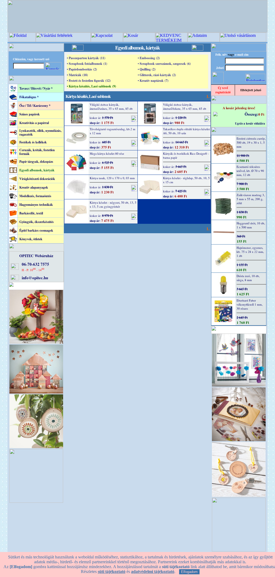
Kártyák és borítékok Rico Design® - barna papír (186, 155)
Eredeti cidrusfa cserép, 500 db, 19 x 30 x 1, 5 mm (251, 142)
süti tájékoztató (111, 571)
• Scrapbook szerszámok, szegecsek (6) (164, 63)
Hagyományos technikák (36, 204)
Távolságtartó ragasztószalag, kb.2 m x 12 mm (112, 131)
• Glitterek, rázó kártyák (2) (157, 75)
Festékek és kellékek (33, 142)
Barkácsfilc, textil (31, 213)
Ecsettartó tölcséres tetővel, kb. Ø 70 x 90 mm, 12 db (250, 171)
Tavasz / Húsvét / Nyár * (36, 88)
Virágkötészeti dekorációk (37, 178)
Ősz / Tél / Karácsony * (34, 105)
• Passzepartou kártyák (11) (86, 58)
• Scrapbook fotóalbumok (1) (87, 63)
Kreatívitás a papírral (34, 123)
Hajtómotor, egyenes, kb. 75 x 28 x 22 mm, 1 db (250, 252)
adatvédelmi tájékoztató (152, 571)
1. (207, 96)
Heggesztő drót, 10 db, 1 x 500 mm (251, 225)
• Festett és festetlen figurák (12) (89, 80)
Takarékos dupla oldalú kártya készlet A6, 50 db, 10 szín (186, 131)
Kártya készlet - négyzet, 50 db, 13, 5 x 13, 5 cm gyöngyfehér (113, 204)
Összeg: (251, 114)
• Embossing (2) (149, 58)
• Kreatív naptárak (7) (153, 80)
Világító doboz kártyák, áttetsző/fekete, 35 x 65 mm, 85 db (184, 106)
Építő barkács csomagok (36, 230)
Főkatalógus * (29, 97)
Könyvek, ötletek (30, 239)
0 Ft (261, 114)
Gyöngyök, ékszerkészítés (36, 222)
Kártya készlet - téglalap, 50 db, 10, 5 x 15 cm (186, 180)
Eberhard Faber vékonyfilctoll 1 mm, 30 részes (250, 304)
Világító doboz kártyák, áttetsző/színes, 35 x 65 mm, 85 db (111, 106)
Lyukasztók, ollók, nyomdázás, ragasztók (40, 132)
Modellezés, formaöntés (35, 196)
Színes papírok (29, 114)
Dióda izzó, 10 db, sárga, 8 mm (248, 278)
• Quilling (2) (146, 69)
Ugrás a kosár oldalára (250, 123)
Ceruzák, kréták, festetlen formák (37, 152)
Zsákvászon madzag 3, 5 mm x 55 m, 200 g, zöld (251, 199)
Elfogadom (189, 572)
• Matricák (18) (77, 75)
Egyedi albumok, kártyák (37, 170)
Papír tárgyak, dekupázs (36, 161)
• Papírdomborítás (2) (82, 69)
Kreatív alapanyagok (33, 187)
